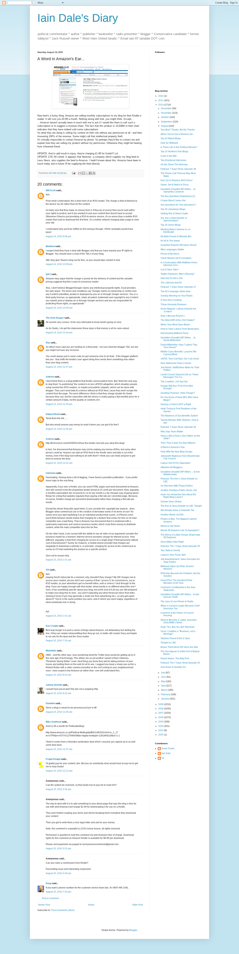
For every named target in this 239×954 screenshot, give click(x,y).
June (164, 677)
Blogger (133, 930)
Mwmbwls (51, 650)
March (164, 690)
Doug (48, 883)
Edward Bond (53, 414)
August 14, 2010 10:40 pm (59, 308)
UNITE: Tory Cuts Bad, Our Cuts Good (180, 358)
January (165, 698)
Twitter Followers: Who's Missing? (178, 274)
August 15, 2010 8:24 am (58, 675)
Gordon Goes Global (171, 501)
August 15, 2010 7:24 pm (58, 891)
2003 (161, 730)
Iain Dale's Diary (77, 18)
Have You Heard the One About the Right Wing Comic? (178, 495)
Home (91, 905)
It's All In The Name (170, 240)
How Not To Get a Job (172, 278)
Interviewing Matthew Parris (175, 333)
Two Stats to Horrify (170, 550)
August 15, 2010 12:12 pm (59, 771)
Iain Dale (166, 753)
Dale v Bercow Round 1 (173, 316)
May (163, 681)
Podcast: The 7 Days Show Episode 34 (180, 662)
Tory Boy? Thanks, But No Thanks (178, 129)
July (163, 672)
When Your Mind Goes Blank (175, 324)
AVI (47, 569)
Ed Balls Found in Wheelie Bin (176, 236)
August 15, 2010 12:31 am (59, 463)
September (167, 121)
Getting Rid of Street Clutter (174, 213)
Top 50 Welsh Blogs (171, 138)
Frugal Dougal (53, 759)
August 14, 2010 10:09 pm (59, 264)
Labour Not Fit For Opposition (175, 463)
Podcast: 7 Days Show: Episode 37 (178, 287)
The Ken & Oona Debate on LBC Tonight (181, 506)
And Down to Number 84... (174, 667)
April (163, 685)
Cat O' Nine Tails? (170, 269)
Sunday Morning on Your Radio (177, 295)
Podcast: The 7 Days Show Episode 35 (180, 546)
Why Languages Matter (172, 249)
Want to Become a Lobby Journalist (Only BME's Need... (178, 621)
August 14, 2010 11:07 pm (59, 367)
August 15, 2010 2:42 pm (58, 789)
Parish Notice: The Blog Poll (175, 658)
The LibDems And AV (171, 282)
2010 (161, 104)
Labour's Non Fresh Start (173, 555)
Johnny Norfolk (54, 685)
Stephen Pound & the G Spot (175, 638)
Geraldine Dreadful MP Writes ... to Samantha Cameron (178, 190)
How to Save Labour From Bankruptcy (180, 329)
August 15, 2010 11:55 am (59, 712)
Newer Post (44, 905)
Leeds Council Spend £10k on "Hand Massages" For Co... (179, 375)
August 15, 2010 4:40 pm (58, 873)
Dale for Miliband (169, 143)
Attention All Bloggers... (172, 467)
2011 (161, 100)
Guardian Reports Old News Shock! (179, 245)
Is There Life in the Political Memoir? (179, 147)
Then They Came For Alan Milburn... (179, 443)
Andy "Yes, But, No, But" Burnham (178, 627)
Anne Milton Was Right (172, 542)
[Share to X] (87, 173)
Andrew (50, 376)
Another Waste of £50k (172, 514)
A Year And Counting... (172, 300)
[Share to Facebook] (90, 173)
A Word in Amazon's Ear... (173, 447)
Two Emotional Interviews (173, 160)
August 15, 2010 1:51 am (58, 616)
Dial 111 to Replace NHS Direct (176, 180)
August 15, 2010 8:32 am (58, 693)
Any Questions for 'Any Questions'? (178, 204)
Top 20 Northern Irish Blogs (174, 151)
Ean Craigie (52, 626)
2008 (161, 708)
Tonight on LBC (168, 642)
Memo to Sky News (170, 526)
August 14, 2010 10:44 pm (59, 332)
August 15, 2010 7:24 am (58, 640)
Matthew (50, 246)
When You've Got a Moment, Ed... (177, 134)
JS (163, 758)
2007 (161, 713)
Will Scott (51, 190)
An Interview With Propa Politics (177, 485)
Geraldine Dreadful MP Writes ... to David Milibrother (178, 339)
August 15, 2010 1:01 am (58, 559)
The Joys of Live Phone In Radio (177, 601)
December (166, 108)
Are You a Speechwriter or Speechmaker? (174, 219)
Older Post (137, 905)
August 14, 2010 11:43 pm (59, 404)
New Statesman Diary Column (176, 363)
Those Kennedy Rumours (174, 304)
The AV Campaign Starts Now (175, 291)
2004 (161, 726)
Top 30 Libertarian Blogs (173, 209)
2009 (161, 704)
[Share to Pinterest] (94, 173)
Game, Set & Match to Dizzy (175, 184)
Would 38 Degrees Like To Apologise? (180, 530)
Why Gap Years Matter (172, 431)
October (165, 117)
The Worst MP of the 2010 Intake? (178, 320)
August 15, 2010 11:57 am (59, 749)
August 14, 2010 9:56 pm (58, 236)
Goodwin (50, 703)
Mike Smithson (53, 722)
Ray (48, 342)
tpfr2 (48, 274)
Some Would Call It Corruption (176, 258)
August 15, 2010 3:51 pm (58, 848)
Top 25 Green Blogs (171, 225)
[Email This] (80, 173)
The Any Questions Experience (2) (178, 196)
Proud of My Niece (170, 253)
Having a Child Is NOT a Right (176, 404)
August (165, 126)
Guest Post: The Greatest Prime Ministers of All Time (176, 581)
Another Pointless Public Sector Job (179, 490)
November (166, 113)
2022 (161, 96)
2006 (161, 717)
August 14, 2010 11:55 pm (59, 429)
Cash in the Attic (169, 156)
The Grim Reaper (55, 318)
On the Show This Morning (174, 164)
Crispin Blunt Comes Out (173, 200)
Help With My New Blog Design (176, 451)
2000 (161, 734)
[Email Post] (73, 173)
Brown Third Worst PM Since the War (179, 647)
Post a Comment (50, 898)
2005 (161, 721)
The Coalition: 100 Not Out (174, 381)
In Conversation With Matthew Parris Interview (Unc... (179, 263)
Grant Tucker (168, 748)
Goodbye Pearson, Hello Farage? (178, 393)
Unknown (51, 473)
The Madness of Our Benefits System (179, 415)
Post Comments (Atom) (63, 910)
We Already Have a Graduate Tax (177, 510)
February (166, 694)
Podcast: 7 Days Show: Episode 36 (178, 427)
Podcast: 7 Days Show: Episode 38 (178, 169)
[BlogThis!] (83, 173)
